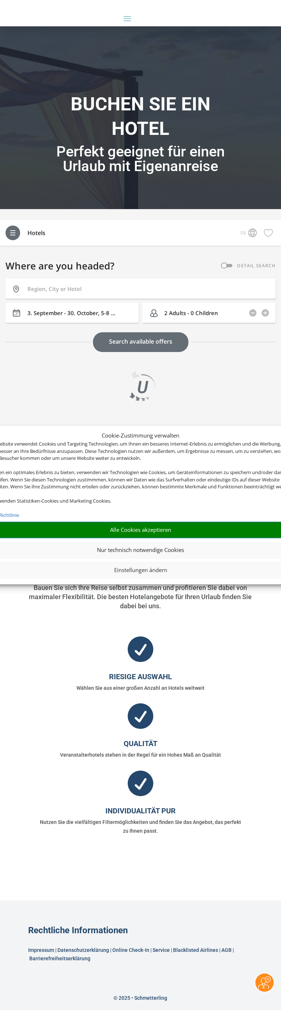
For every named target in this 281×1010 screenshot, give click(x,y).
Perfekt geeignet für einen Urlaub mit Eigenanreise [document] (140, 159)
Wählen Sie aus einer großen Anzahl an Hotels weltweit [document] (140, 688)
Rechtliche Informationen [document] (78, 930)
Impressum (41, 950)
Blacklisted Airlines (195, 950)
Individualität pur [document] (140, 810)
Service (161, 950)
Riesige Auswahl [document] (140, 676)
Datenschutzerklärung (83, 950)
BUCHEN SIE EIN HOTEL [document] (140, 116)
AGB (226, 950)
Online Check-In (130, 950)
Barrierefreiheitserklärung (60, 958)
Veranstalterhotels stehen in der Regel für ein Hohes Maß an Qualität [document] (140, 755)
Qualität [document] (140, 743)
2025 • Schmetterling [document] (142, 998)
